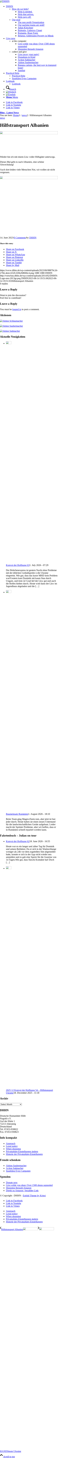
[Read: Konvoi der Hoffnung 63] (8, 343)
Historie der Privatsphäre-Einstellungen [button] (24, 1154)
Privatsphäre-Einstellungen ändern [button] (22, 1151)
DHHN (32, 237)
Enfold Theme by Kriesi (34, 1195)
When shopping (13, 1149)
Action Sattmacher (14, 1168)
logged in (16, 309)
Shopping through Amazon (18, 1188)
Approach (10, 1143)
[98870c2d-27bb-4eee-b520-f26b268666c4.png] (29, 133)
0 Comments (20, 237)
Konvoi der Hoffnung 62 (17, 841)
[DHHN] (5, 1)
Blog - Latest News (9, 112)
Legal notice (12, 1146)
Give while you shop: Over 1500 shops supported (29, 1185)
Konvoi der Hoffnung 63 (17, 565)
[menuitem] (32, 21)
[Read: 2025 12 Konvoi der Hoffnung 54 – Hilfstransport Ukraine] (8, 868)
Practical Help (18, 76)
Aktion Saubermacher (16, 1165)
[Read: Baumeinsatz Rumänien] (8, 592)
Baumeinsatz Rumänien (17, 814)
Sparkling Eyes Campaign (24, 78)
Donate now (12, 1182)
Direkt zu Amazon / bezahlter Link (22, 1190)
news (2, 118)
